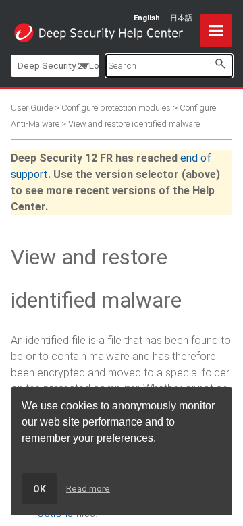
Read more (88, 489)
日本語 (181, 17)
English (147, 17)
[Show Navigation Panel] (216, 30)
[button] (220, 64)
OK (39, 489)
